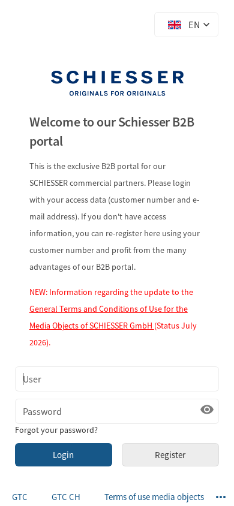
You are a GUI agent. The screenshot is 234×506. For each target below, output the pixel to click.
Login (63, 454)
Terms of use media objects (154, 496)
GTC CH (66, 496)
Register (170, 454)
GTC (20, 496)
